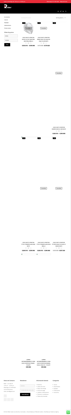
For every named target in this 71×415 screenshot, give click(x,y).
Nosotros (39, 384)
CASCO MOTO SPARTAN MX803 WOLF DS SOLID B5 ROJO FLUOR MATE (43, 39)
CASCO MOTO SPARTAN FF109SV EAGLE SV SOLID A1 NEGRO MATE (59, 244)
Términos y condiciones (43, 394)
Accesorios (7, 17)
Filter (7, 44)
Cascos (6, 19)
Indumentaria (7, 25)
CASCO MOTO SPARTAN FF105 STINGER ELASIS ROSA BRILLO (44, 244)
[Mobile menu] (5, 11)
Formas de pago (41, 390)
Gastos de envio (41, 386)
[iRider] (8, 6)
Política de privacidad (42, 396)
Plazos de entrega (41, 388)
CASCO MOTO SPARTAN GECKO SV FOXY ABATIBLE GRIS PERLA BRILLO (28, 39)
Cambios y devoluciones (43, 392)
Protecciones (7, 28)
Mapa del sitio (63, 1)
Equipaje (6, 22)
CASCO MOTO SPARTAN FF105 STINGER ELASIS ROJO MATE (28, 244)
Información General (42, 380)
